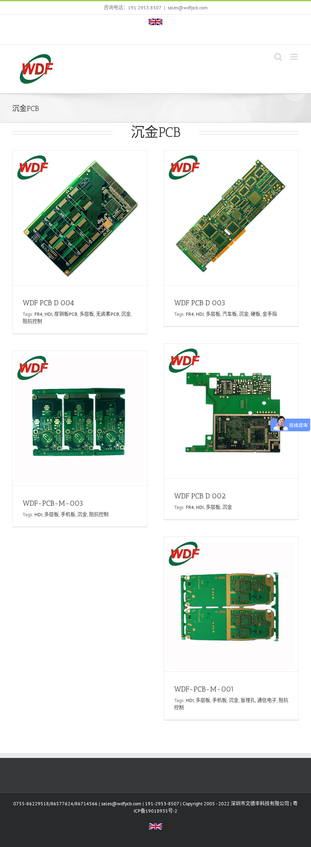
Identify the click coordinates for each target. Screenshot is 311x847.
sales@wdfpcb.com (188, 7)
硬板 (255, 314)
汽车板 (229, 314)
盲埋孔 (248, 700)
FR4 (38, 314)
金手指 (269, 314)
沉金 (126, 314)
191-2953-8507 (162, 803)
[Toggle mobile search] (278, 57)
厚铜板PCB (65, 314)
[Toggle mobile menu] (294, 57)
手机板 (68, 514)
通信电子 (267, 700)
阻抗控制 (32, 321)
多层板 (86, 314)
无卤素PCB (107, 314)
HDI (48, 314)
